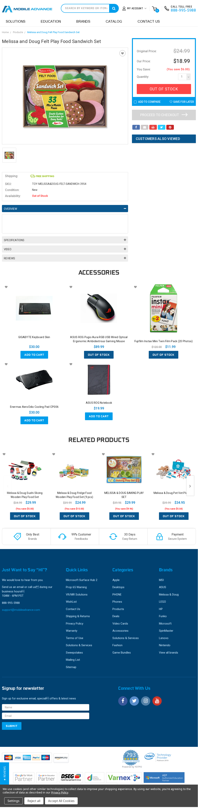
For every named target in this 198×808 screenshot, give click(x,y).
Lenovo (163, 638)
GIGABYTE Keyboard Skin (34, 337)
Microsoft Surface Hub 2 (81, 580)
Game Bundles (121, 652)
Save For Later (183, 101)
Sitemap (71, 667)
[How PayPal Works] (27, 759)
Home (5, 32)
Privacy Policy (74, 623)
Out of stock (99, 355)
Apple (116, 580)
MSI (161, 580)
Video (7, 249)
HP (161, 609)
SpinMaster (166, 630)
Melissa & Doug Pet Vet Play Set (174, 492)
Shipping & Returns (78, 616)
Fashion (117, 645)
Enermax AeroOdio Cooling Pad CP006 (34, 406)
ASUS (162, 587)
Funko (163, 616)
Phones (117, 601)
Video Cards (120, 623)
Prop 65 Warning (76, 587)
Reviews (9, 258)
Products (18, 32)
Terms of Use (74, 638)
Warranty (71, 630)
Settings (14, 801)
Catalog (114, 21)
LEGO (162, 601)
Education (51, 21)
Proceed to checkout (160, 115)
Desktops (118, 587)
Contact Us (149, 21)
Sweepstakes (74, 652)
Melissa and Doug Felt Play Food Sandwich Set (53, 32)
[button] (4, 773)
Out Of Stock (164, 89)
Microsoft (165, 623)
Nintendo (164, 645)
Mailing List (73, 659)
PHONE (117, 594)
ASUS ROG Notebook (99, 402)
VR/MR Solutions (77, 594)
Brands (83, 21)
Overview (10, 208)
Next (190, 486)
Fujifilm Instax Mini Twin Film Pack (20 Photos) (163, 341)
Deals (115, 616)
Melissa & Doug (169, 594)
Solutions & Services (79, 645)
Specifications (14, 240)
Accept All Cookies (61, 801)
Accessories (120, 630)
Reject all (33, 801)
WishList (71, 601)
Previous (8, 486)
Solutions (15, 21)
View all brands (168, 652)
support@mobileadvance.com (21, 610)
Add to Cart (34, 355)
